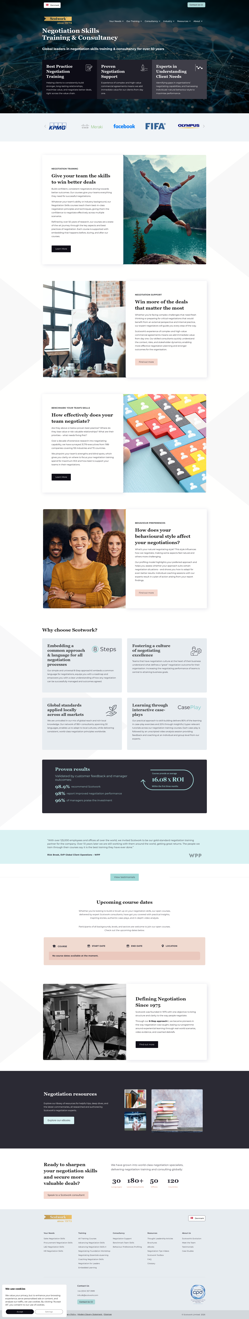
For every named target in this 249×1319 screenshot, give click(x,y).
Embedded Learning (87, 1267)
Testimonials (187, 1247)
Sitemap (108, 1314)
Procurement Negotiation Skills (58, 1243)
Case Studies (188, 1251)
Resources (182, 21)
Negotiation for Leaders (89, 1263)
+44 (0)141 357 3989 (86, 1291)
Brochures (152, 1243)
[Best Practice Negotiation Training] (69, 79)
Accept (20, 1311)
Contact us (195, 5)
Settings (49, 1311)
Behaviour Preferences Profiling (127, 1247)
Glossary (151, 1263)
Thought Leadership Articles (160, 1238)
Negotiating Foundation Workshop (94, 1251)
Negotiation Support (122, 1238)
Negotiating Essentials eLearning (93, 1255)
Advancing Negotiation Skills (91, 1243)
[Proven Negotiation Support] (124, 79)
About (196, 21)
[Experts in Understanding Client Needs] (179, 79)
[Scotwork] (58, 1218)
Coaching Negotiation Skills (91, 1259)
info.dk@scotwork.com (87, 1295)
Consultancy (151, 21)
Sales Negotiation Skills (54, 1238)
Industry (167, 21)
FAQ (149, 1259)
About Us (186, 1233)
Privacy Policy (70, 1314)
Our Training (133, 21)
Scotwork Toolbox (155, 1255)
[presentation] (45, 126)
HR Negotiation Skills (53, 1251)
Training (82, 1233)
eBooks (150, 1247)
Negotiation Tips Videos (158, 1251)
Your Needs (115, 21)
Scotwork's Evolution (191, 1238)
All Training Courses (87, 1238)
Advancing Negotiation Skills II (92, 1247)
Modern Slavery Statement (90, 1314)
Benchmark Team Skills (123, 1243)
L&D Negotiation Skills (54, 1247)
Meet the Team (189, 1243)
